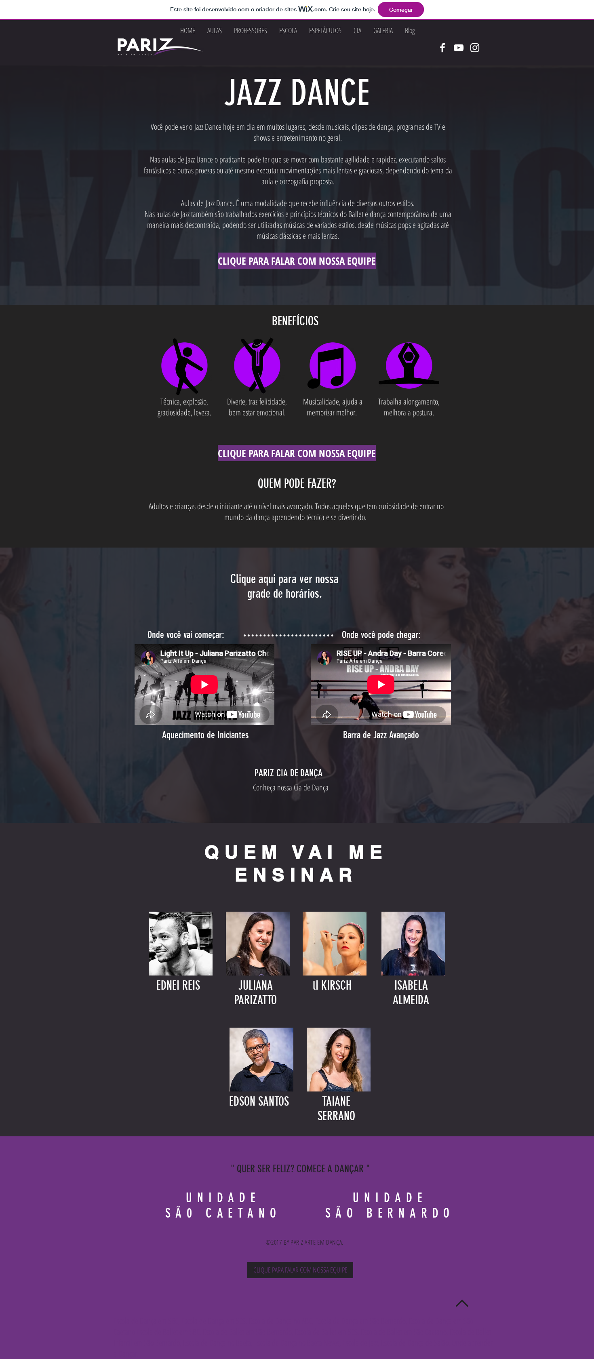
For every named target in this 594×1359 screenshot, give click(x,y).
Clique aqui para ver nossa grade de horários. (284, 586)
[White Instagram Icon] (475, 48)
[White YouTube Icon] (459, 48)
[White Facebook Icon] (442, 48)
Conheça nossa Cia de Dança (292, 787)
